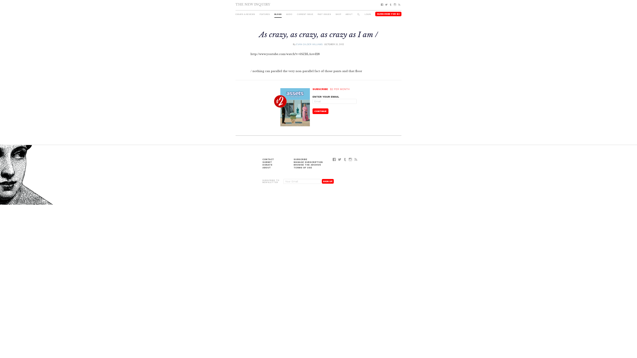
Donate (267, 165)
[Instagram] (395, 4)
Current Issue (305, 14)
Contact (268, 159)
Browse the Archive (307, 165)
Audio (289, 14)
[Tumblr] (391, 4)
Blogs (278, 14)
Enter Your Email (326, 96)
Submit (267, 162)
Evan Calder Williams (309, 44)
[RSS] (399, 4)
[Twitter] (386, 4)
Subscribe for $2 (388, 14)
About (349, 14)
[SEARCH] (358, 14)
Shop (338, 14)
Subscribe (300, 159)
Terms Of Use (303, 167)
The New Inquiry (253, 4)
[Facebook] (382, 4)
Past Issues (324, 14)
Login (368, 14)
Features (265, 14)
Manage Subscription (308, 162)
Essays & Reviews (245, 14)
